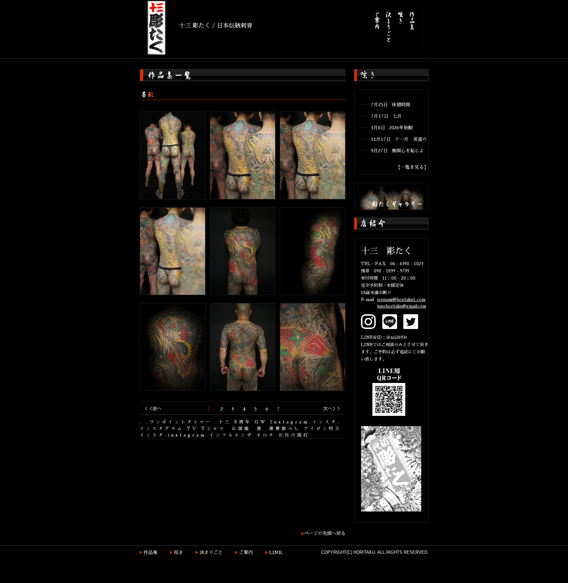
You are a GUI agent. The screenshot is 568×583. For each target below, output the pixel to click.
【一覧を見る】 (412, 167)
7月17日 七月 (386, 116)
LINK (276, 552)
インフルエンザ (231, 435)
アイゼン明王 (322, 428)
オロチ (265, 435)
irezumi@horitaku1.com (401, 299)
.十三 (223, 422)
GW (261, 422)
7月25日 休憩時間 (390, 104)
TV (192, 428)
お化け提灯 (294, 435)
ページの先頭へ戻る (324, 533)
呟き (178, 552)
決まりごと (211, 552)
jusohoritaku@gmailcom (401, 306)
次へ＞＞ (332, 408)
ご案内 (246, 552)
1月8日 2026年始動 (392, 127)
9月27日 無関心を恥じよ (397, 150)
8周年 (242, 422)
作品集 (150, 552)
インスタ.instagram (173, 435)
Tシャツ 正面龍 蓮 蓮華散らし (250, 428)
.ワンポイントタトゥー (179, 422)
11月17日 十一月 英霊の (399, 139)
